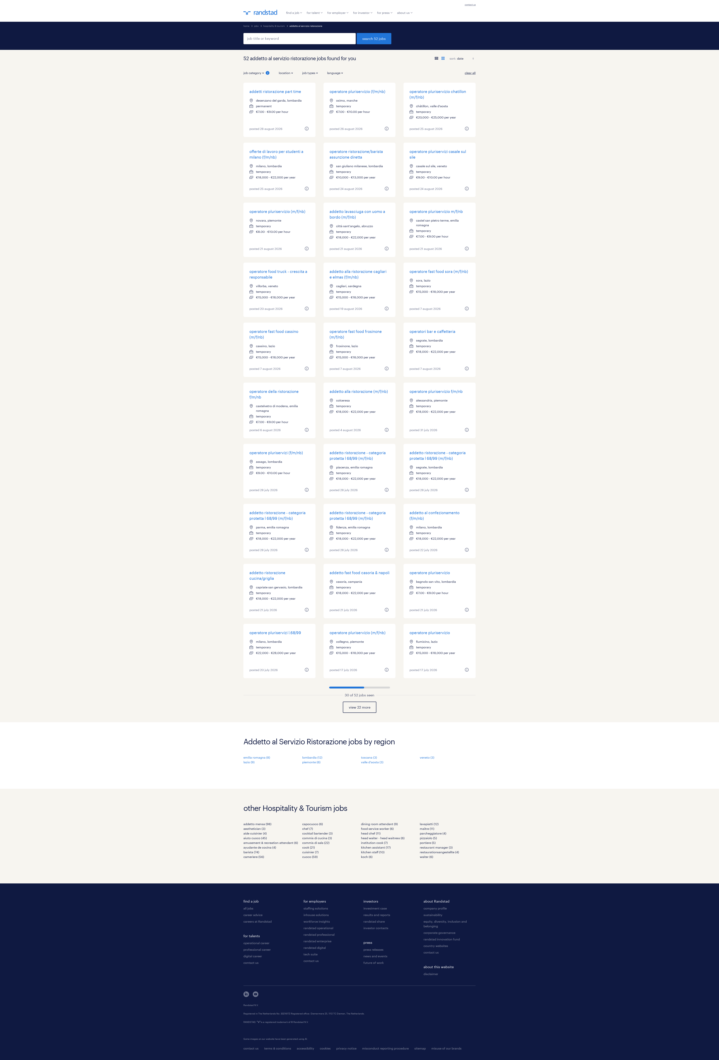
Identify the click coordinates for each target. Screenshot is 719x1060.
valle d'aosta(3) (372, 762)
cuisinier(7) (310, 852)
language (333, 73)
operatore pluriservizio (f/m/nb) (357, 91)
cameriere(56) (253, 856)
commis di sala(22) (315, 842)
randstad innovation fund (442, 939)
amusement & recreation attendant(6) (270, 842)
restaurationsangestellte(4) (439, 852)
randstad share (374, 921)
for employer (336, 12)
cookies (325, 1048)
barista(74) (251, 852)
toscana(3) (369, 757)
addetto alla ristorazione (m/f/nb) (359, 391)
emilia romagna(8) (256, 757)
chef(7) (307, 828)
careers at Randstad (257, 921)
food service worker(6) (377, 828)
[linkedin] (246, 996)
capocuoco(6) (312, 824)
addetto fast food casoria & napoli (359, 572)
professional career (257, 949)
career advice (253, 915)
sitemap (420, 1048)
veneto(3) (427, 757)
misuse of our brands (446, 1048)
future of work (373, 962)
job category (255, 73)
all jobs (248, 908)
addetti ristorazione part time (275, 91)
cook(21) (308, 847)
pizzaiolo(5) (428, 838)
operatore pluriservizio (429, 572)
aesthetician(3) (254, 828)
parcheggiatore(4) (433, 833)
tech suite (311, 954)
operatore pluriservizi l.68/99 (275, 632)
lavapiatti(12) (429, 824)
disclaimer (431, 974)
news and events (375, 956)
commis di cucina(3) (317, 838)
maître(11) (427, 828)
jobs (256, 26)
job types (308, 73)
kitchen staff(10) (372, 852)
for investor (361, 12)
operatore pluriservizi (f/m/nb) (276, 452)
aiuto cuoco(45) (255, 838)
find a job (292, 12)
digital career (252, 956)
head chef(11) (370, 833)
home (246, 26)
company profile (435, 908)
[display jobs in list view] (436, 58)
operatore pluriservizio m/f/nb (436, 211)
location (284, 73)
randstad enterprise (317, 941)
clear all (470, 73)
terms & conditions (277, 1048)
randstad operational (318, 928)
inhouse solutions (316, 915)
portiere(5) (428, 842)
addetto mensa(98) (257, 824)
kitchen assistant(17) (376, 847)
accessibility (305, 1048)
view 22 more (359, 707)
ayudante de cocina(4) (259, 847)
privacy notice (346, 1048)
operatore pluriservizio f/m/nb (436, 391)
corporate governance (439, 932)
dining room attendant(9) (379, 824)
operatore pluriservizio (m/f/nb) (277, 211)
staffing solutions (316, 908)
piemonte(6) (311, 762)
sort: (453, 58)
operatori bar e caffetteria (432, 331)
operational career (256, 943)
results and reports (376, 915)
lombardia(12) (312, 757)
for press (383, 12)
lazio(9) (248, 762)
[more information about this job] (306, 128)
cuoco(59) (310, 856)
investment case (375, 908)
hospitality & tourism (274, 26)
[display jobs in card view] (443, 58)
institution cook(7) (374, 842)
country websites (436, 946)
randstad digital (315, 947)
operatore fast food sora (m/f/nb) (438, 271)
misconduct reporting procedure (385, 1048)
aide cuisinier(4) (255, 833)
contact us (470, 4)
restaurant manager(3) (436, 847)
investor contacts (375, 928)
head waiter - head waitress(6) (382, 838)
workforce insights (317, 921)
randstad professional (319, 934)
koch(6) (366, 856)
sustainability (433, 915)
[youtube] (255, 996)
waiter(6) (426, 856)
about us (403, 12)
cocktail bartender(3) (317, 833)
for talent (313, 12)
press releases (373, 949)
